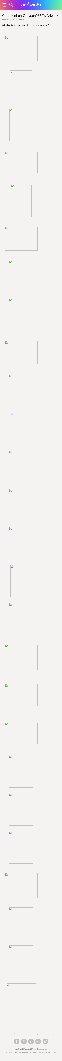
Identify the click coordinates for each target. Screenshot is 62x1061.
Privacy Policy (51, 1052)
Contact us (44, 1034)
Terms (16, 1034)
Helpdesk (54, 1034)
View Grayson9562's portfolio (13, 19)
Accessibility (33, 1034)
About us (8, 1034)
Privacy (23, 1034)
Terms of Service (37, 1052)
